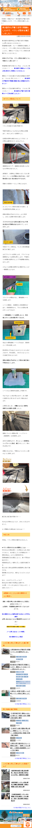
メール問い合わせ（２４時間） (16, 631)
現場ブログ (11, 19)
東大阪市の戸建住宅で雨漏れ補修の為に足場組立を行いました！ (16, 81)
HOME (4, 19)
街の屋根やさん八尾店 (16, 636)
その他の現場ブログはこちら (22, 807)
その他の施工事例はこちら (23, 704)
